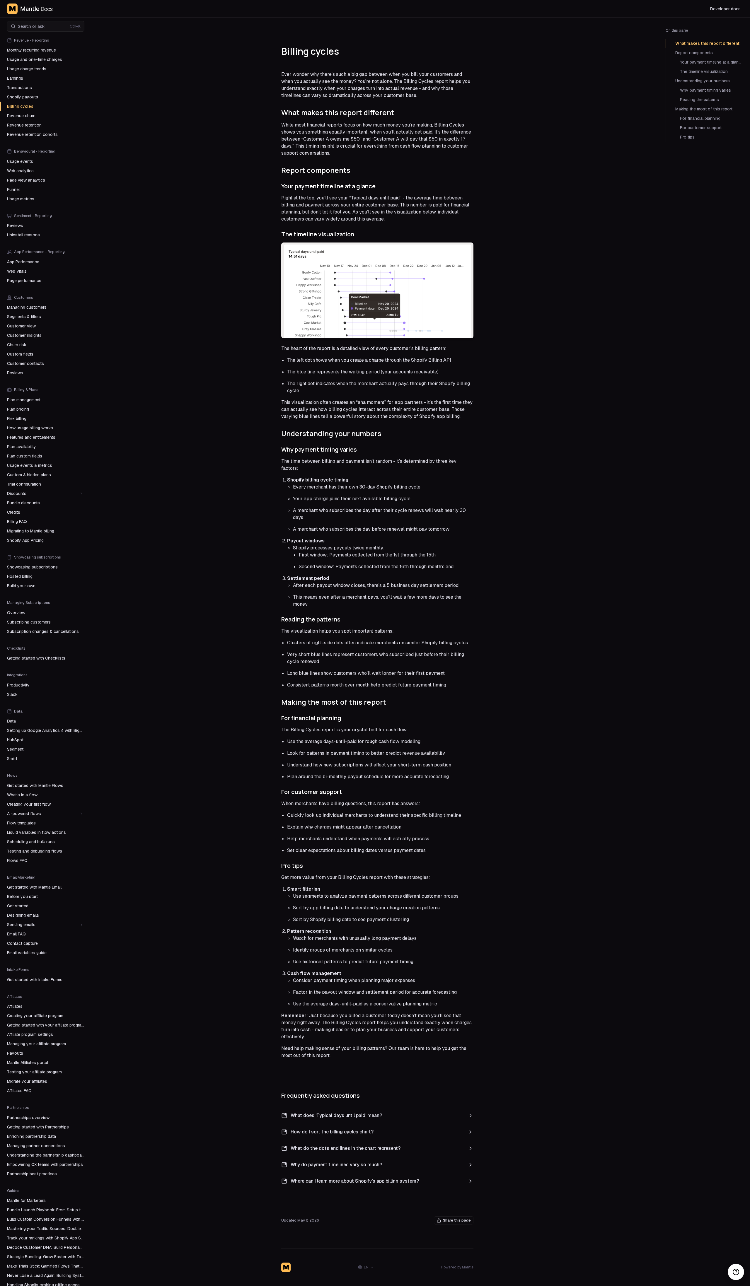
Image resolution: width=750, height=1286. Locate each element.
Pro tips (687, 137)
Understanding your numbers (702, 80)
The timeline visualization (704, 71)
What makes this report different (707, 43)
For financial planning (700, 118)
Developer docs (725, 8)
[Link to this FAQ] (388, 1115)
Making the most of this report (703, 109)
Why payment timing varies (705, 90)
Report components (694, 52)
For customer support (701, 127)
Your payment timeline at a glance (711, 62)
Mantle (467, 1267)
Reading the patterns (699, 99)
